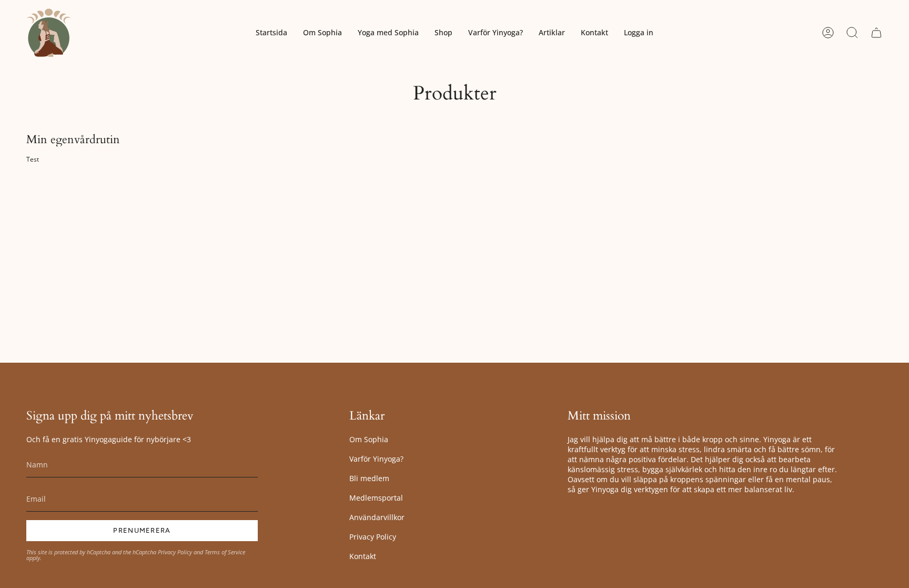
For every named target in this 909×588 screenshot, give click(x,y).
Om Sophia (368, 439)
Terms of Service (225, 552)
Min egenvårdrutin (73, 139)
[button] (388, 32)
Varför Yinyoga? (376, 459)
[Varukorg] (876, 33)
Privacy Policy (175, 552)
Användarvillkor (377, 517)
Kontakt (362, 556)
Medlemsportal (376, 498)
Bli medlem (369, 478)
